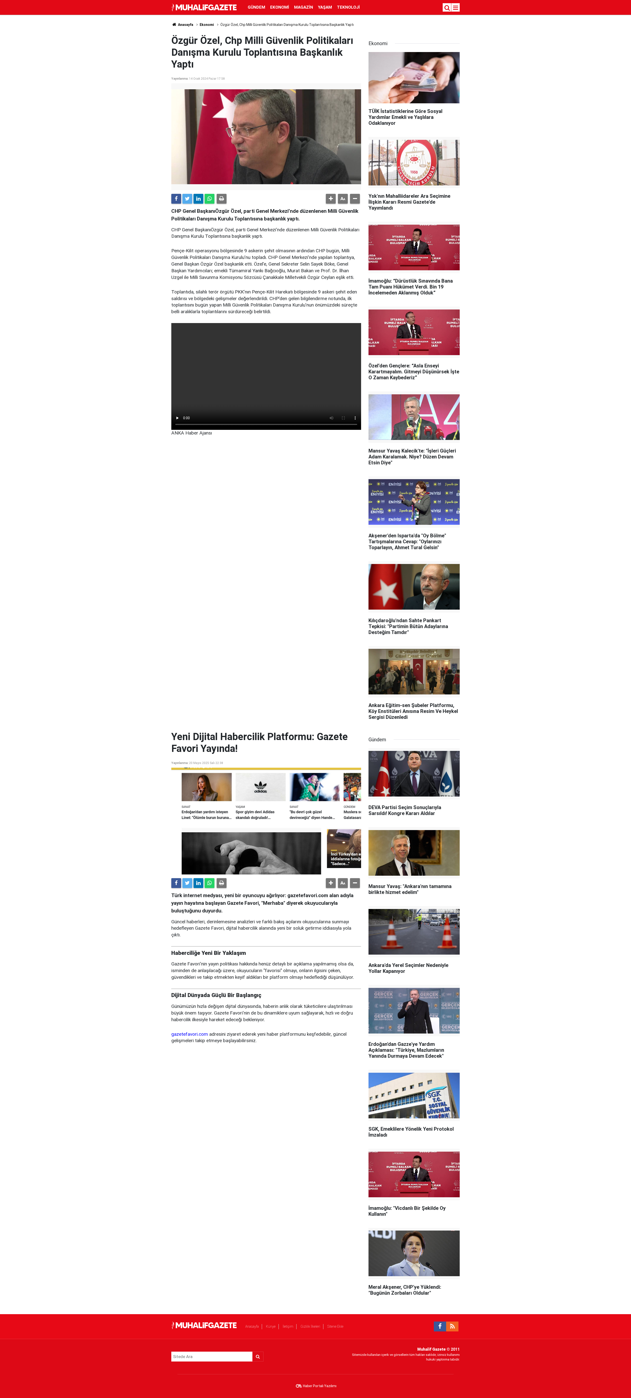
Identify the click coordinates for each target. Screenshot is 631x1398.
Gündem (256, 7)
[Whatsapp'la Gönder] (209, 199)
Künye (271, 1326)
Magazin (303, 7)
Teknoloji (348, 7)
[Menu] (455, 8)
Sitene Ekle (335, 1326)
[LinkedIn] (198, 199)
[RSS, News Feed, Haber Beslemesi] (452, 1326)
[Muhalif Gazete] (204, 7)
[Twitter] (187, 199)
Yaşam (325, 7)
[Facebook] (176, 199)
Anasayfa (252, 1326)
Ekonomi (279, 7)
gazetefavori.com (189, 1034)
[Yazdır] (222, 199)
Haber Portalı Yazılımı (319, 1386)
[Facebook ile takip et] (440, 1326)
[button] (331, 199)
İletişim (288, 1326)
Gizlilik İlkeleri (310, 1326)
